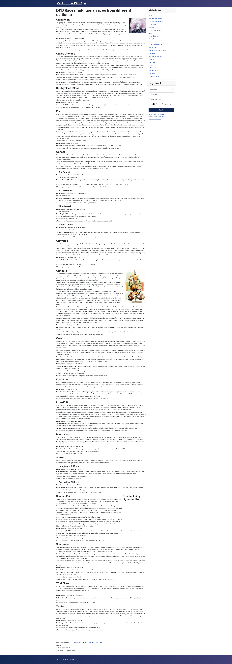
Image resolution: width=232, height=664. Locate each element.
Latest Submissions (155, 19)
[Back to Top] (230, 662)
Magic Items (153, 47)
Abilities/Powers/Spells (156, 21)
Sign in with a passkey (163, 104)
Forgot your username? (156, 117)
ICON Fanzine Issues (155, 45)
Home (151, 16)
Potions (151, 59)
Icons (150, 42)
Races (151, 65)
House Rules (153, 39)
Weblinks (152, 73)
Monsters (152, 53)
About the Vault (154, 76)
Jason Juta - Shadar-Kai (95, 642)
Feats (150, 33)
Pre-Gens (152, 62)
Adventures (152, 24)
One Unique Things (155, 56)
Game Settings (154, 36)
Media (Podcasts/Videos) (157, 50)
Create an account (155, 119)
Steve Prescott (77, 642)
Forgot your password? (156, 114)
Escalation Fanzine (155, 30)
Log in (161, 110)
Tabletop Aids (153, 71)
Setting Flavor (153, 68)
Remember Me (156, 99)
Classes (151, 27)
